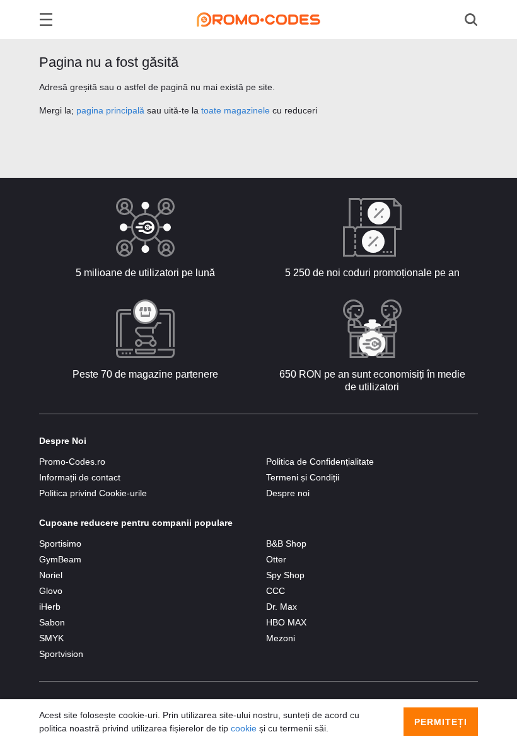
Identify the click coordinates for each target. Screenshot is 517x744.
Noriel (50, 575)
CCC (275, 591)
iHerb (50, 607)
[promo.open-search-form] (470, 19)
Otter (276, 559)
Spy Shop (285, 575)
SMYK (51, 638)
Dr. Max (281, 607)
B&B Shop (286, 543)
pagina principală (110, 110)
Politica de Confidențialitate (320, 461)
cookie (244, 728)
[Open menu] (46, 19)
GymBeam (60, 559)
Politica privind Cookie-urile (93, 493)
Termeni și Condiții (302, 477)
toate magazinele (235, 110)
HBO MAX (286, 622)
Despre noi (288, 493)
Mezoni (280, 638)
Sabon (52, 622)
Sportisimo (60, 543)
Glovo (50, 591)
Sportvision (61, 654)
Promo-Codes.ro (72, 461)
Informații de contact (79, 477)
